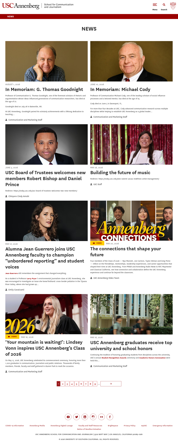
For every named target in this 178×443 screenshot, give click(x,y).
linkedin (85, 417)
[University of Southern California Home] (173, 6)
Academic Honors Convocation (152, 358)
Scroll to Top (166, 431)
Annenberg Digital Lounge (62, 426)
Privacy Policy (129, 426)
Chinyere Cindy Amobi (18, 196)
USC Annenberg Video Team (106, 278)
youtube (68, 417)
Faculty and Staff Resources (90, 426)
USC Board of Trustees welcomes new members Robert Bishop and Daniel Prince (45, 178)
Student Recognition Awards (114, 358)
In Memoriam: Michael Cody (120, 89)
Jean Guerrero (11, 273)
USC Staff (97, 184)
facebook (110, 417)
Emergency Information (163, 426)
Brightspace (113, 426)
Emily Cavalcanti (16, 289)
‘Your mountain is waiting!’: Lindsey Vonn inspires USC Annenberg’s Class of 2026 (45, 348)
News (10, 16)
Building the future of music (120, 172)
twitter (76, 417)
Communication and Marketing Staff (25, 120)
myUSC (144, 426)
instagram (93, 417)
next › (110, 383)
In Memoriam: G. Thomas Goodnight (44, 89)
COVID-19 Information (14, 426)
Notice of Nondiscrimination (89, 429)
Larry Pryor (32, 278)
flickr (101, 417)
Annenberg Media (37, 426)
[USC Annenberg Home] (37, 9)
